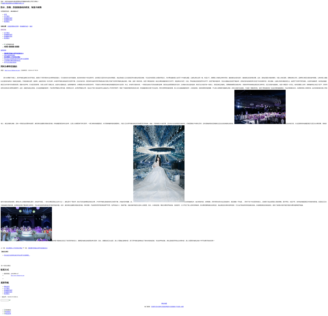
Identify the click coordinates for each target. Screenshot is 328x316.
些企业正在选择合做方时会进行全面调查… (17, 255)
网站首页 (7, 286)
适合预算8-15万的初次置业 (14, 248)
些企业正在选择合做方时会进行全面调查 (16, 59)
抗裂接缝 (173, 306)
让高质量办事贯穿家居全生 (12, 60)
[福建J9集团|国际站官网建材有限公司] (12, 3)
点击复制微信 (4, 300)
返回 (31, 26)
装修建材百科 (8, 20)
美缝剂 (153, 306)
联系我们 (7, 21)
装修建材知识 (8, 18)
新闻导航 (3, 29)
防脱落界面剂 (166, 306)
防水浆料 (158, 306)
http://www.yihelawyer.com (12, 70)
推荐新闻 (3, 50)
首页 (5, 14)
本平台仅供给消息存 (10, 62)
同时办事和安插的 (9, 55)
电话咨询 (8, 313)
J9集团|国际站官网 (13, 26)
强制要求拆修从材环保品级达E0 (37, 248)
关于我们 (7, 16)
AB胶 (182, 306)
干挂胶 (178, 306)
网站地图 (164, 303)
